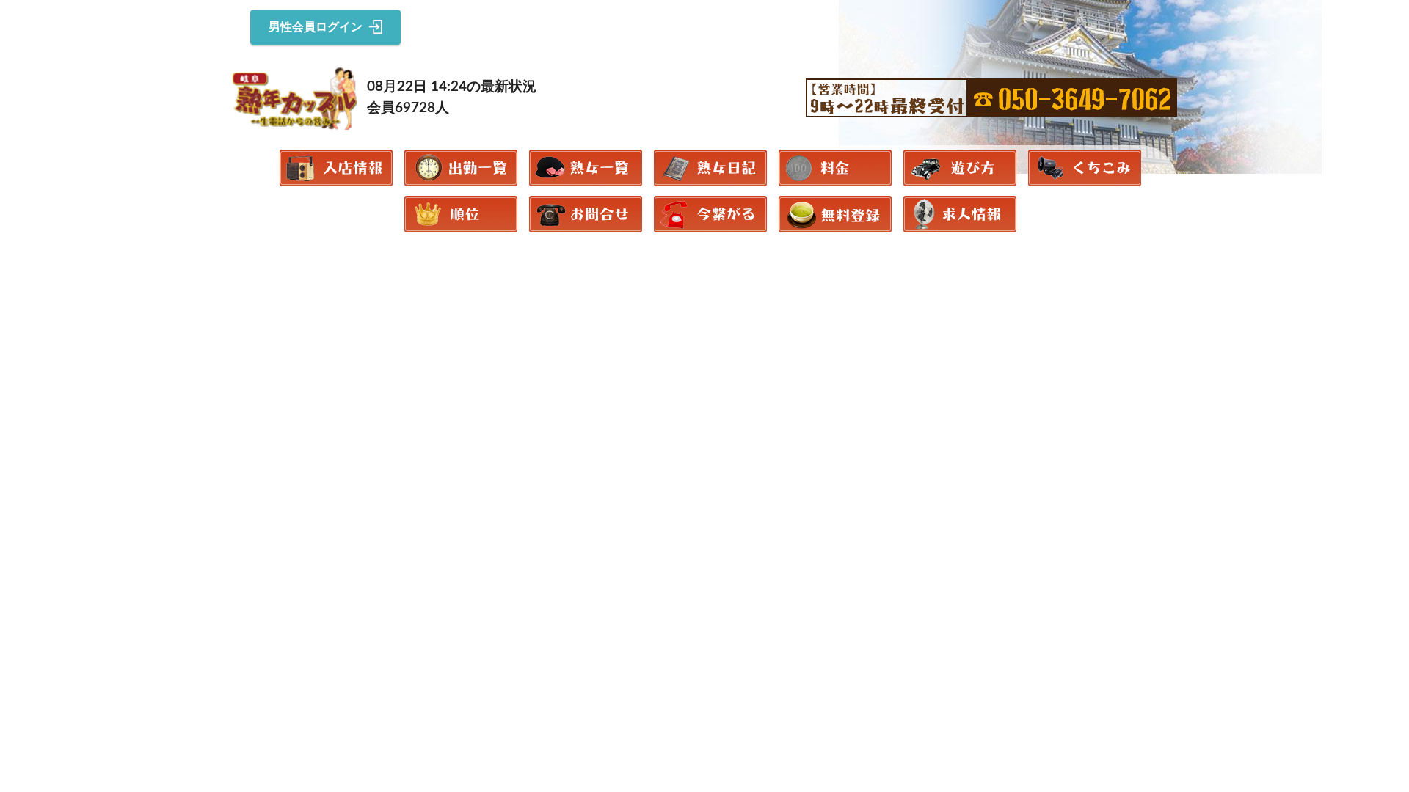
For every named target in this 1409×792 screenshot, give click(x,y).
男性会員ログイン (316, 27)
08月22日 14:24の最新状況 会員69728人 (451, 97)
